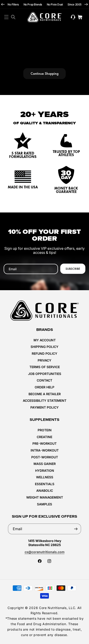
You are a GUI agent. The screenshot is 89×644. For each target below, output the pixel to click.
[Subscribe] (76, 529)
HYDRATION (44, 470)
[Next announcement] (86, 4)
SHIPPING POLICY (44, 347)
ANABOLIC (44, 490)
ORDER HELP (44, 387)
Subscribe (72, 269)
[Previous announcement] (3, 4)
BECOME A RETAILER (45, 394)
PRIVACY (44, 360)
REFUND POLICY (44, 353)
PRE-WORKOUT (44, 443)
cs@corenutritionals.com (45, 552)
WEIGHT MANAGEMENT (44, 497)
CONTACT (44, 380)
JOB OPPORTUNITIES (44, 374)
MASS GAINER (45, 464)
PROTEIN (45, 430)
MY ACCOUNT (45, 340)
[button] (13, 17)
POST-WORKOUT (44, 457)
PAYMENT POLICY (44, 407)
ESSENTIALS (44, 484)
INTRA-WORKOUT (45, 450)
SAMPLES (44, 504)
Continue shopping (44, 73)
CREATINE (44, 437)
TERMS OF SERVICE (44, 367)
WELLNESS (44, 477)
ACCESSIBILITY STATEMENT (44, 400)
